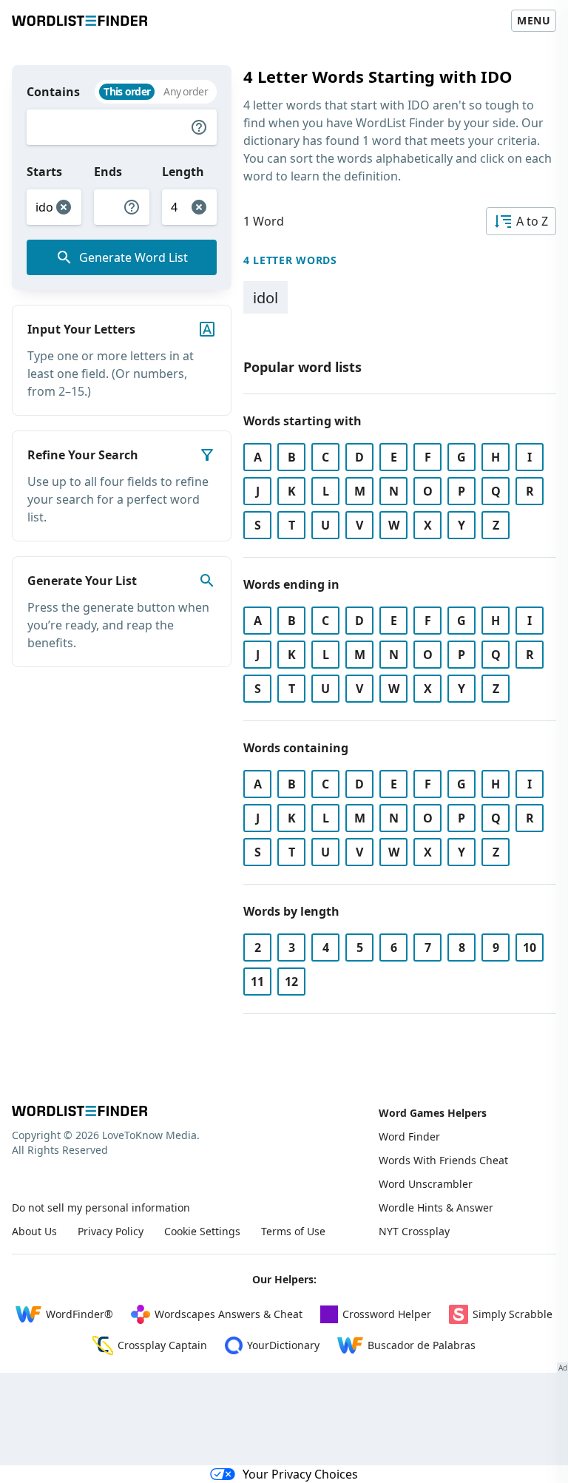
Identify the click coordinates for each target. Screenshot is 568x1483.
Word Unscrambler (426, 1184)
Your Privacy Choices (300, 1474)
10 (529, 947)
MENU (533, 20)
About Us (34, 1231)
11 (257, 981)
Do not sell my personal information (101, 1207)
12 (291, 981)
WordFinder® (79, 1314)
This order (127, 91)
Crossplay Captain (162, 1345)
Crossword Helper (386, 1314)
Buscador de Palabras (422, 1345)
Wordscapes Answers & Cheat (228, 1314)
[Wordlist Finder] (79, 1111)
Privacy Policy (110, 1231)
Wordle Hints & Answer (436, 1207)
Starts (44, 171)
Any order (185, 91)
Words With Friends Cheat (443, 1160)
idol (265, 298)
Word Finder (409, 1136)
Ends (108, 171)
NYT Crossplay (414, 1231)
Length (183, 171)
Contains (53, 92)
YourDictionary (283, 1345)
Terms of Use (293, 1231)
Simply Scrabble (512, 1314)
